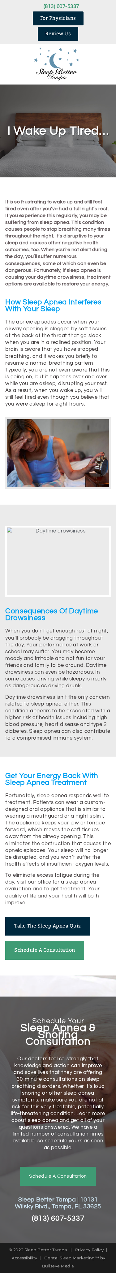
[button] (13, 64)
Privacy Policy (89, 1249)
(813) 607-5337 (61, 6)
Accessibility (24, 1257)
